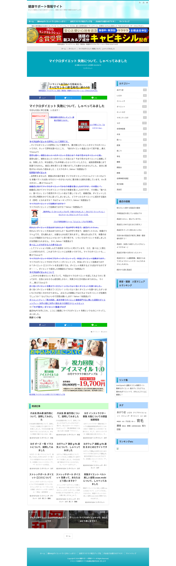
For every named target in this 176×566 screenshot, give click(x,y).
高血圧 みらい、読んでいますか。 (129, 219)
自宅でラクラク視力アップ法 (81, 21)
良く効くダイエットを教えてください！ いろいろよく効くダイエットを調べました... (65, 286)
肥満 (131, 145)
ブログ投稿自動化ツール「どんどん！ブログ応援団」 (74, 221)
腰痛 (49, 498)
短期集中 (38, 172)
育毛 (131, 156)
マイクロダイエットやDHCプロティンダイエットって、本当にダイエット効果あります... (67, 258)
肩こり (44, 498)
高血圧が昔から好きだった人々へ (129, 252)
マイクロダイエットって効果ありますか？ (47, 203)
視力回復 (131, 184)
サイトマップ (124, 21)
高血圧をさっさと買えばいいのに (129, 230)
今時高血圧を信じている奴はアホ (129, 213)
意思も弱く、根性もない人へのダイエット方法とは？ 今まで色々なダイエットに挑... (65, 155)
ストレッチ (99, 465)
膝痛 (131, 173)
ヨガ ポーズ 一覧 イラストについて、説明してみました (41, 447)
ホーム (31, 21)
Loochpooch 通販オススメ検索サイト (130, 385)
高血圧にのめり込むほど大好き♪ (129, 224)
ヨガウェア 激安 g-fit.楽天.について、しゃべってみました (68, 447)
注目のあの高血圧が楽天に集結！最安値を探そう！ (131, 237)
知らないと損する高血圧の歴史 (128, 208)
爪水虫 (128, 421)
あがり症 (131, 90)
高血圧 (131, 189)
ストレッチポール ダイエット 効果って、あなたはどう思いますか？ (68, 477)
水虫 (51, 438)
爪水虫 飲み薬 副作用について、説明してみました (41, 416)
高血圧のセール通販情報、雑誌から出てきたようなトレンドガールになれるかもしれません (131, 261)
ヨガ (105, 438)
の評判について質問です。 (49, 141)
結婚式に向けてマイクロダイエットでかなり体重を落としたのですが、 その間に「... (65, 186)
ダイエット (89, 68)
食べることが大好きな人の (45, 244)
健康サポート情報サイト (45, 6)
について (41, 272)
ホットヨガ (131, 112)
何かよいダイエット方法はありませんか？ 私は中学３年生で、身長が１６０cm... (64, 227)
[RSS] (140, 2)
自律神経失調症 (131, 178)
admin (105, 332)
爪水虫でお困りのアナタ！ (106, 21)
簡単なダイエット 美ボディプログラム (130, 388)
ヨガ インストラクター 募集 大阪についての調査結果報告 (95, 416)
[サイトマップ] (143, 2)
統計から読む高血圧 (124, 270)
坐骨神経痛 (131, 129)
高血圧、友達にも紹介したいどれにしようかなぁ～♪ (131, 245)
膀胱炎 (131, 167)
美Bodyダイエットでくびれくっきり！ (52, 21)
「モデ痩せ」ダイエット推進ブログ (48, 306)
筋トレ (131, 140)
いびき (131, 95)
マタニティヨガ (131, 117)
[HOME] (147, 2)
